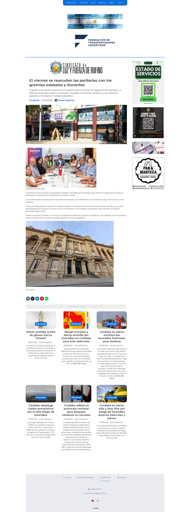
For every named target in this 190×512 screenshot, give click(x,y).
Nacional (102, 3)
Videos (111, 3)
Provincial (83, 3)
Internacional (71, 3)
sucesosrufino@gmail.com (95, 493)
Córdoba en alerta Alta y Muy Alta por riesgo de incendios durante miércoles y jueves (111, 412)
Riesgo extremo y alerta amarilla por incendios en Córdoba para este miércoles (76, 336)
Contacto (67, 477)
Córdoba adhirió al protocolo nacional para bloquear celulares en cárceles (76, 410)
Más (119, 3)
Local (93, 3)
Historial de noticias (85, 477)
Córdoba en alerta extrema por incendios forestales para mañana (111, 336)
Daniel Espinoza (66, 100)
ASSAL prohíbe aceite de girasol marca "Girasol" (40, 335)
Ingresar (123, 477)
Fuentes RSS (105, 477)
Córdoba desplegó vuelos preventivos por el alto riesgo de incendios (40, 410)
